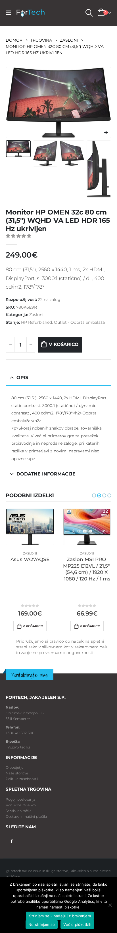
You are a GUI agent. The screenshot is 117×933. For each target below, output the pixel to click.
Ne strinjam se (41, 924)
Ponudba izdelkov (21, 805)
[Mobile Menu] (10, 13)
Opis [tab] (22, 377)
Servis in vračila (19, 811)
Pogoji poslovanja (20, 799)
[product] (30, 527)
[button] (94, 495)
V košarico (64, 344)
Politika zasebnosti (22, 779)
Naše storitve (17, 773)
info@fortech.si (18, 747)
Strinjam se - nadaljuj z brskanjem (60, 916)
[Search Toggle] (89, 13)
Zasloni (36, 314)
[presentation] (13, 102)
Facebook (11, 840)
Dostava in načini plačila (26, 816)
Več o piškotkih (77, 924)
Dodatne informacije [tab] (46, 474)
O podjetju (15, 767)
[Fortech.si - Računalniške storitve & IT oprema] (30, 13)
